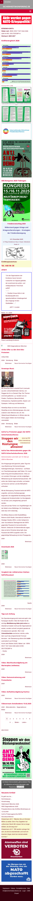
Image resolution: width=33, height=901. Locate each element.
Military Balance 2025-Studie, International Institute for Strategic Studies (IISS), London (15, 517)
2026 (3, 360)
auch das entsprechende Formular (15, 636)
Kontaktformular (21, 888)
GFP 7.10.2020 (14, 307)
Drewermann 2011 (7, 819)
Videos (13, 888)
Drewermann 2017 (7, 829)
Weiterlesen (8, 363)
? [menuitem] (1, 2)
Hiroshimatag (5, 801)
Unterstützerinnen (25, 443)
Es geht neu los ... (6, 796)
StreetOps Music (9, 388)
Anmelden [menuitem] (7, 2)
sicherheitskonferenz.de (16, 6)
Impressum (6, 888)
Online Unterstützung (24, 440)
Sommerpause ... (6, 799)
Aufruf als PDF (26, 438)
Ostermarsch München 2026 (10, 804)
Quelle (29, 603)
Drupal (16, 893)
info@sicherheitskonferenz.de (12, 891)
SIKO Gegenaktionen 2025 (9, 806)
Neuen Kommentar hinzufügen (23, 363)
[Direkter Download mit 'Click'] (16, 105)
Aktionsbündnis (10, 707)
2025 (3, 669)
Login (24, 891)
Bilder (16, 360)
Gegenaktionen (21, 707)
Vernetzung (9, 360)
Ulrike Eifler (5, 357)
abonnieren (5, 730)
